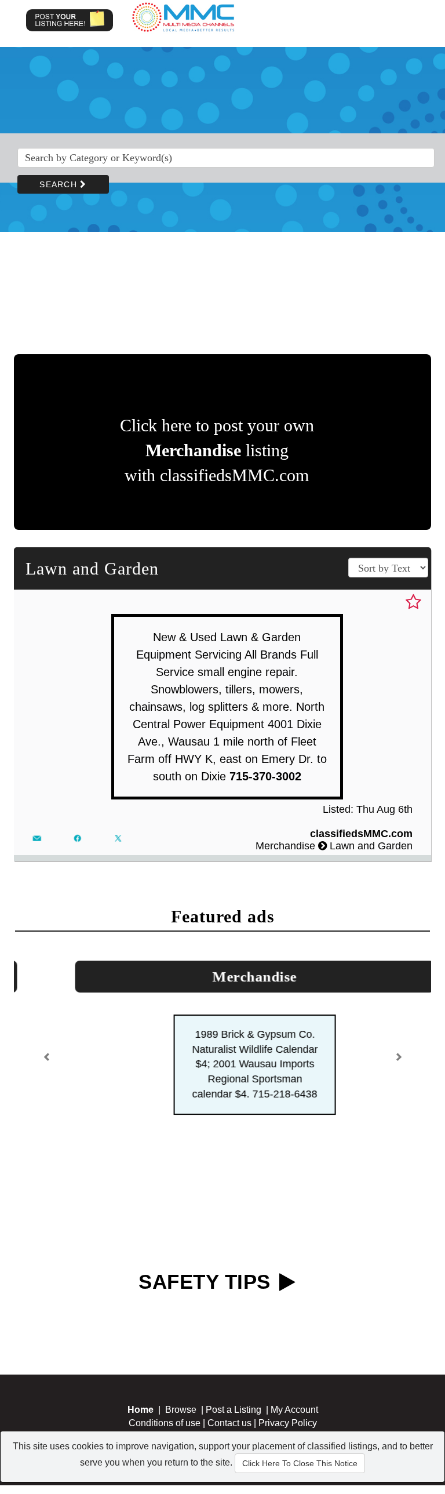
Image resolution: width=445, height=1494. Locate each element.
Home (140, 1314)
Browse (180, 1314)
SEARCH (59, 184)
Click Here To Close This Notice (300, 1463)
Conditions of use (164, 1327)
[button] (47, 1014)
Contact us (229, 1327)
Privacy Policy (287, 1327)
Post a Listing (233, 1314)
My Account (294, 1314)
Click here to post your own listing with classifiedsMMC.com (217, 450)
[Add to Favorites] (413, 602)
